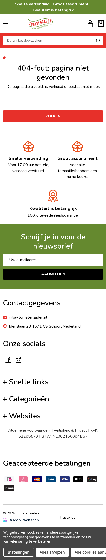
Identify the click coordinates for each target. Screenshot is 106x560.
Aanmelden (53, 274)
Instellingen (19, 552)
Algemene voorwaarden (30, 430)
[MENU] (6, 23)
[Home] (5, 57)
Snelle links (29, 382)
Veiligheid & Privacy (70, 430)
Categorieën (29, 399)
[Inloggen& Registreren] (90, 23)
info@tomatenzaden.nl (28, 317)
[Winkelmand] (101, 23)
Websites (25, 416)
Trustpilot (67, 517)
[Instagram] (18, 359)
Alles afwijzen (52, 552)
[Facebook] (8, 359)
